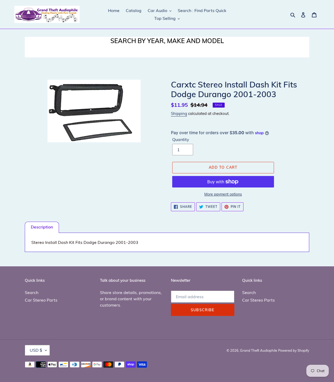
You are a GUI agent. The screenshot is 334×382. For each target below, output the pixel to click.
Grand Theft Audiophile (258, 350)
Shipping (179, 113)
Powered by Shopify (293, 350)
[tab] (42, 227)
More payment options (223, 194)
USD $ (36, 350)
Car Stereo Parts (41, 300)
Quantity (180, 139)
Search (31, 292)
